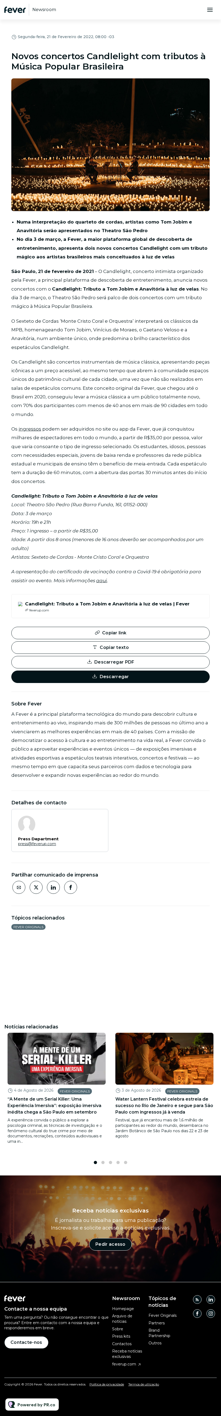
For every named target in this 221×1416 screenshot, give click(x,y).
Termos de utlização (143, 1384)
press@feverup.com (37, 843)
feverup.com (124, 1364)
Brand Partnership (159, 1333)
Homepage (123, 1308)
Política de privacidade (106, 1384)
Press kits (121, 1336)
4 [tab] (118, 1162)
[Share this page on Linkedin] (53, 887)
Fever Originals (28, 927)
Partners (157, 1323)
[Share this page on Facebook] (70, 887)
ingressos (30, 429)
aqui (101, 580)
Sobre (117, 1329)
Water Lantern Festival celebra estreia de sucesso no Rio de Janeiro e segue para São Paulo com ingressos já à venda (164, 1106)
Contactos (122, 1343)
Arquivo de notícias (122, 1319)
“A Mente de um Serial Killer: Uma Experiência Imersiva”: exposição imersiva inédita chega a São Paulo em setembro (54, 1106)
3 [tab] (110, 1162)
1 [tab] (95, 1162)
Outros (155, 1343)
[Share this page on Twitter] (36, 887)
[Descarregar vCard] (98, 818)
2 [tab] (103, 1162)
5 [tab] (125, 1162)
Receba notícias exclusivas (127, 1354)
